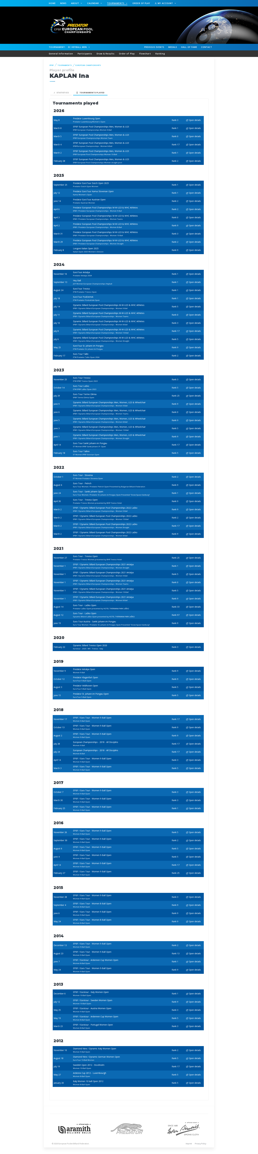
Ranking (160, 53)
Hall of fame (189, 47)
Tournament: (57, 47)
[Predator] (129, 1128)
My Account (165, 3)
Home (52, 3)
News (63, 3)
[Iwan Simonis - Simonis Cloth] (183, 1128)
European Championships (88, 65)
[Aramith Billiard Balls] (75, 1128)
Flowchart (145, 53)
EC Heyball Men (77, 47)
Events (154, 47)
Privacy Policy (200, 1143)
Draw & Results (105, 53)
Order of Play (141, 3)
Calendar (93, 3)
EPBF (52, 65)
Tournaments (116, 3)
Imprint (189, 1143)
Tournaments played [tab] (91, 92)
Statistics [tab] (62, 92)
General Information (61, 53)
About (75, 3)
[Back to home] (70, 25)
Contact (206, 47)
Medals (172, 47)
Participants (85, 53)
